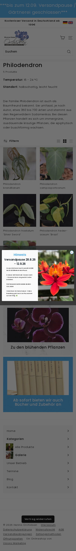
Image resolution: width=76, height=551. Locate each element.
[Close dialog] (71, 252)
